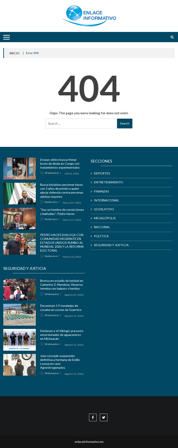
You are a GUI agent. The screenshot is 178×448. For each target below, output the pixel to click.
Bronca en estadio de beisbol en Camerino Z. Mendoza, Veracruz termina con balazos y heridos (61, 284)
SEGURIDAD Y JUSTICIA (111, 245)
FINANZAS (101, 191)
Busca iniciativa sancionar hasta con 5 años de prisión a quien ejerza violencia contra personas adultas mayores (61, 190)
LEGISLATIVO (104, 209)
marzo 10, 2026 (72, 256)
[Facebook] (93, 417)
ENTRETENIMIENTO (108, 182)
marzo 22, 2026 (72, 202)
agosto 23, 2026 (73, 294)
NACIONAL (102, 227)
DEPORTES (102, 173)
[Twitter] (103, 417)
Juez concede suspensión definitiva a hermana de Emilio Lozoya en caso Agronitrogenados (60, 362)
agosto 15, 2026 (73, 315)
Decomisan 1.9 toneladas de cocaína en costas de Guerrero (61, 307)
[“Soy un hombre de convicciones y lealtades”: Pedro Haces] (19, 218)
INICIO (14, 53)
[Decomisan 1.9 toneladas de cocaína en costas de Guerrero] (19, 314)
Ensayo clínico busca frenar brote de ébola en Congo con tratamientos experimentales (60, 163)
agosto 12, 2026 (73, 344)
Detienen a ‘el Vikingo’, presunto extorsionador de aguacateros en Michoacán (61, 334)
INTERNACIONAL (106, 200)
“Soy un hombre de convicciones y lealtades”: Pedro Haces (62, 211)
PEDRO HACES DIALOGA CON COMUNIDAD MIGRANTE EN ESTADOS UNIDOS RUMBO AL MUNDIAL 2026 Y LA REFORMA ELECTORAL (62, 242)
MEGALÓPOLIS (105, 218)
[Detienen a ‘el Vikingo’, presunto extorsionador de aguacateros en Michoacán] (19, 340)
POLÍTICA (101, 236)
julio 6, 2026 (71, 173)
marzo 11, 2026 (72, 219)
